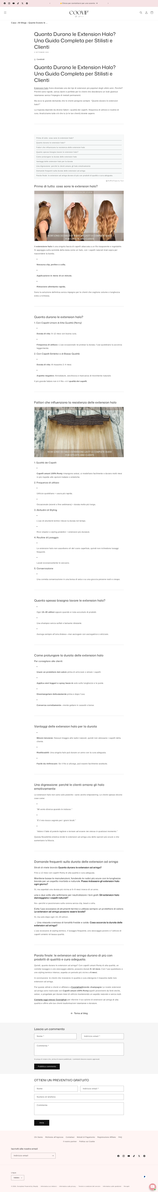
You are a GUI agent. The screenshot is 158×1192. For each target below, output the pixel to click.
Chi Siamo (38, 1137)
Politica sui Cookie (87, 1141)
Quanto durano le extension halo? (50, 143)
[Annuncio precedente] (50, 3)
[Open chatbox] (152, 1186)
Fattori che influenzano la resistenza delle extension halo (60, 147)
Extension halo (41, 88)
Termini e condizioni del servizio (89, 1186)
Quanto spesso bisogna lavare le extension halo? (57, 152)
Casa (13, 23)
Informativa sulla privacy (67, 1186)
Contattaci (70, 1137)
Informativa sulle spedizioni (112, 1186)
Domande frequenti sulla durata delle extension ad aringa (60, 171)
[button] (5, 12)
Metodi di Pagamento (86, 1137)
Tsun (122, 181)
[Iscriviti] (52, 1156)
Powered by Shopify (31, 1186)
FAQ (120, 1137)
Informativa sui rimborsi (49, 1186)
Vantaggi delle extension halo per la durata (54, 161)
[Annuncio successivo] (108, 3)
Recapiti (126, 1186)
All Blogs (22, 23)
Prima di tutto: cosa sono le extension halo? (55, 138)
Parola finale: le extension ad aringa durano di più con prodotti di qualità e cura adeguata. (74, 175)
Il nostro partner (70, 1141)
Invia (42, 1123)
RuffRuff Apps (113, 181)
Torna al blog (81, 1013)
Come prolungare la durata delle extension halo (56, 157)
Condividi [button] (40, 59)
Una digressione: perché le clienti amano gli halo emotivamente (63, 166)
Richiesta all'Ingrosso (54, 1137)
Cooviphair (76, 987)
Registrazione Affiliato (106, 1137)
